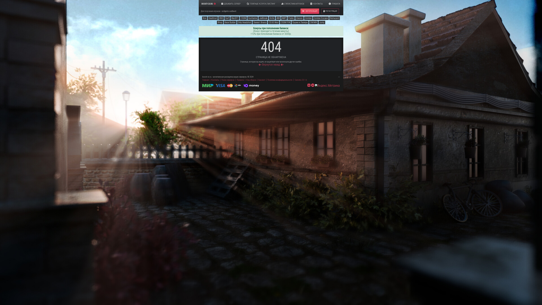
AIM (278, 18)
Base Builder (230, 22)
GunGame (252, 18)
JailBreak (263, 18)
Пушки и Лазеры (300, 22)
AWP (284, 18)
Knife (272, 18)
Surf (227, 18)
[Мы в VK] (308, 85)
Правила (336, 4)
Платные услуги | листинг (262, 4)
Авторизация (311, 11)
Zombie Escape (321, 18)
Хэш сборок (251, 80)
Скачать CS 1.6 (301, 80)
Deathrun (213, 18)
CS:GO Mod (273, 22)
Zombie (308, 18)
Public (291, 18)
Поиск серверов (227, 80)
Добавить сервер (232, 4)
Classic (299, 18)
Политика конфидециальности (279, 80)
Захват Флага (259, 22)
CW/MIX (313, 22)
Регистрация (331, 11)
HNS (221, 18)
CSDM (243, 18)
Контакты (318, 4)
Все (204, 18)
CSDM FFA (285, 22)
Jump (321, 22)
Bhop (220, 22)
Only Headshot (244, 22)
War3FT (234, 18)
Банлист (261, 80)
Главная (205, 80)
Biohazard (334, 18)
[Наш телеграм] (312, 85)
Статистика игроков (294, 4)
